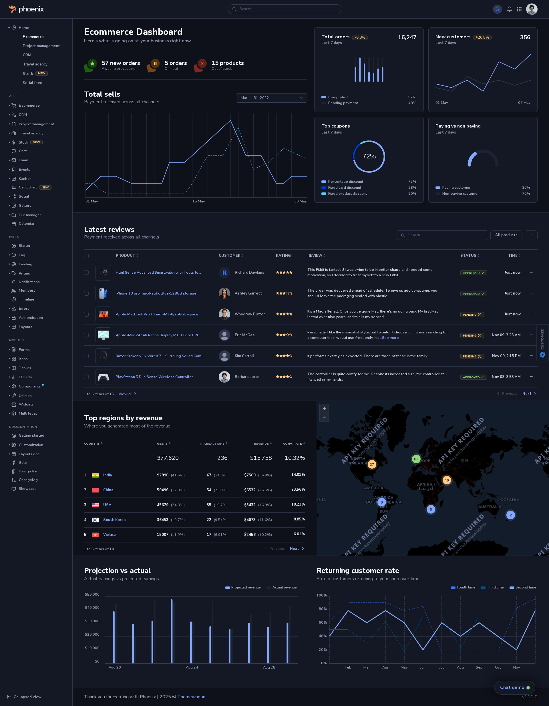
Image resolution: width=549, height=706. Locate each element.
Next (527, 394)
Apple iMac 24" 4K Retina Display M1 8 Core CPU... (159, 335)
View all (126, 394)
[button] (36, 27)
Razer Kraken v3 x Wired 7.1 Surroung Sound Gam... (160, 356)
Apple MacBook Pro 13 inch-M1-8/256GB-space (157, 314)
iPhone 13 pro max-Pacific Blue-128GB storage (156, 293)
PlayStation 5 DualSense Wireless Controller (154, 376)
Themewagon (191, 697)
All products (506, 235)
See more (390, 337)
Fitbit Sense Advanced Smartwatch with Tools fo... (158, 272)
